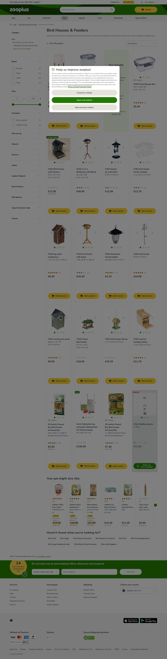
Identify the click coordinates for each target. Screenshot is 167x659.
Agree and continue (84, 100)
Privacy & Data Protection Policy (79, 87)
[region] (84, 89)
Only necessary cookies (84, 107)
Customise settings (84, 93)
